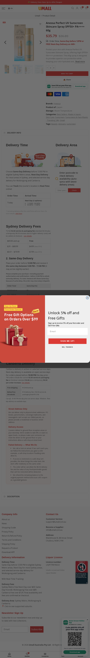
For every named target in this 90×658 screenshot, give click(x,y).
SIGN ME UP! (67, 341)
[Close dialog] (87, 297)
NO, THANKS (67, 347)
